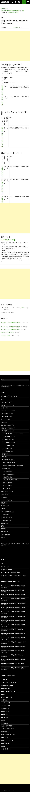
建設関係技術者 (7, 477)
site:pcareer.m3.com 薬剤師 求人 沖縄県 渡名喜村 (13, 624)
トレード (4, 514)
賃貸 (2, 528)
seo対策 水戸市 (4, 700)
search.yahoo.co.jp (13, 12)
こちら (22, 385)
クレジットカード (6, 413)
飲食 (2, 537)
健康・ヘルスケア (5, 491)
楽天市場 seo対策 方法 (6, 697)
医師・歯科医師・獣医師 (9, 462)
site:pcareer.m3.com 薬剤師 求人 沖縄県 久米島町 (13, 603)
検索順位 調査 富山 (5, 743)
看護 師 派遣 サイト (2, 171)
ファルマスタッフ (6, 442)
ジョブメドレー (6, 439)
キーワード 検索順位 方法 (7, 728)
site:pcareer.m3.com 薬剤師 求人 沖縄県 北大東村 (13, 616)
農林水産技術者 (7, 482)
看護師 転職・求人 (6, 428)
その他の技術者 (7, 471)
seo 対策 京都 (4, 717)
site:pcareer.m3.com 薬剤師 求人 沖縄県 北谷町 (12, 663)
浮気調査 (3, 523)
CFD (3, 508)
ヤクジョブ (5, 448)
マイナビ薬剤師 (6, 445)
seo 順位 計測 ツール (6, 749)
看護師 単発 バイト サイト (2, 186)
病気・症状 (4, 494)
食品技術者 (6, 488)
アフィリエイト (5, 402)
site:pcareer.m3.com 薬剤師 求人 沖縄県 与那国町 (13, 586)
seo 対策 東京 (4, 723)
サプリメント (4, 419)
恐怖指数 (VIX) (5, 517)
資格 (3, 457)
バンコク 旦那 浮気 (5, 335)
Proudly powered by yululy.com (7, 790)
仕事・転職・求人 (5, 425)
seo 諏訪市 (3, 694)
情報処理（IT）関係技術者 (10, 480)
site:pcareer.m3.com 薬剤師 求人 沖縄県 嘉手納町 (13, 668)
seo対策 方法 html (5, 680)
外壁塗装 (3, 503)
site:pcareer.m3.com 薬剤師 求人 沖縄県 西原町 (12, 650)
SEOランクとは (17, 27)
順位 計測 (3, 746)
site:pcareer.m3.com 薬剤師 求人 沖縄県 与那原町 (13, 646)
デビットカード (5, 416)
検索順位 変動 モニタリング (8, 734)
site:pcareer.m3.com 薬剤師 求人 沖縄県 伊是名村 (13, 607)
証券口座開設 (5, 520)
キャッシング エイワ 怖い (7, 332)
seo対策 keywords (5, 688)
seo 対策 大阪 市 (5, 708)
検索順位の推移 (5, 731)
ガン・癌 (4, 422)
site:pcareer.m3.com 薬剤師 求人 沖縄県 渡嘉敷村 (13, 637)
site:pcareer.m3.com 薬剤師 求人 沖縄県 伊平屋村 (13, 611)
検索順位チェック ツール (7, 740)
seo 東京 (3, 720)
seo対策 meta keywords (7, 685)
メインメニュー (28, 2)
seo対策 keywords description (8, 691)
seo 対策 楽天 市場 (5, 705)
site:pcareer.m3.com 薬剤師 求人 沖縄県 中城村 (12, 655)
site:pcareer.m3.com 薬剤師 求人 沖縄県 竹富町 (12, 590)
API (2, 564)
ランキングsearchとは (6, 569)
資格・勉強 (3, 531)
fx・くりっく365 (6, 511)
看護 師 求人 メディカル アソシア (2, 95)
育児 (2, 526)
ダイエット (5, 500)
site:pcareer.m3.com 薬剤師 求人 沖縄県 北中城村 (13, 659)
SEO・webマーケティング (7, 396)
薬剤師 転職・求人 (6, 431)
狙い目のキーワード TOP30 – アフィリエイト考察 (13, 575)
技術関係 (4, 468)
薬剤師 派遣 (5, 454)
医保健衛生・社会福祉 (8, 459)
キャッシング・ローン (7, 410)
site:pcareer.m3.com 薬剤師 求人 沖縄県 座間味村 (13, 633)
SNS (2, 399)
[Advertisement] (15, 46)
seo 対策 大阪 (4, 714)
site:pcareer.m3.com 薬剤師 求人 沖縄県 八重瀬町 (13, 598)
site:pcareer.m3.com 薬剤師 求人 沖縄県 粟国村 (12, 629)
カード (2, 408)
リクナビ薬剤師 (6, 451)
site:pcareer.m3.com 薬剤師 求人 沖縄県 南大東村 (13, 620)
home (2, 8)
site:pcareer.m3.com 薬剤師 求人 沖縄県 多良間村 (13, 594)
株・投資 (3, 505)
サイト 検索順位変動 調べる (8, 726)
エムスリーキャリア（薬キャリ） (10, 433)
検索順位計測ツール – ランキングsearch (11, 2)
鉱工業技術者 (6, 485)
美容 (3, 497)
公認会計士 (4, 534)
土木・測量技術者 (7, 474)
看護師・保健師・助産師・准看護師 (12, 465)
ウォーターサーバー (6, 405)
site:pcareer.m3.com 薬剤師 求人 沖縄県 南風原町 (13, 642)
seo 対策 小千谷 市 (5, 703)
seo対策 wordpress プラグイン (8, 682)
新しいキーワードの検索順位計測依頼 (10, 322)
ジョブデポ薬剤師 (6, 436)
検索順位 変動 (4, 737)
